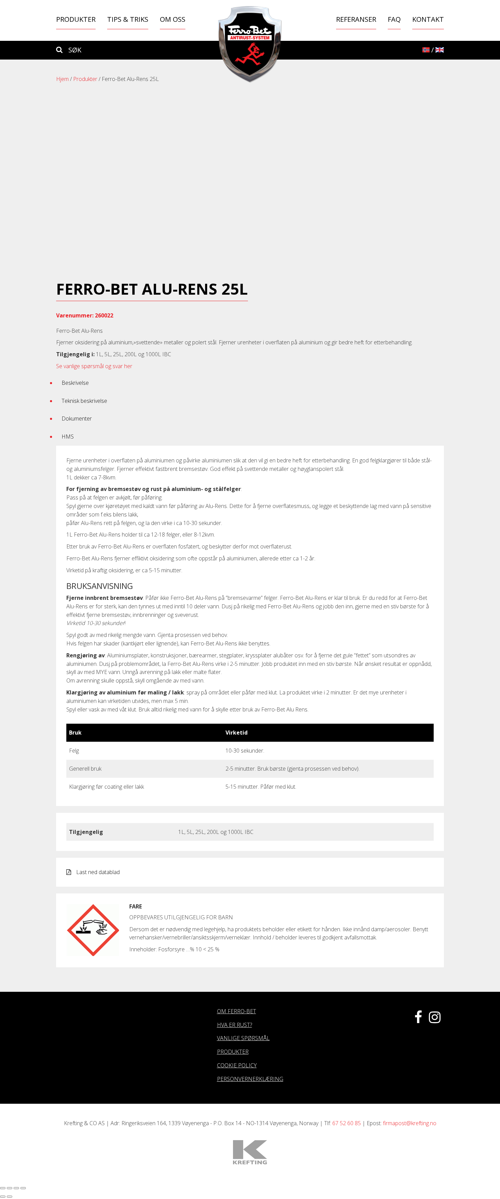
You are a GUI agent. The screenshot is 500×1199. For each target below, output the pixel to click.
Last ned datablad (98, 872)
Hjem (62, 79)
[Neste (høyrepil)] (9, 1197)
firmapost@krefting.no (409, 1123)
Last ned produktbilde (254, 271)
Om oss (172, 19)
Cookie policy (237, 1065)
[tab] (250, 383)
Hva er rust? (234, 1025)
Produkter (76, 19)
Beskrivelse (75, 383)
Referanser (356, 19)
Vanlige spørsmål (243, 1038)
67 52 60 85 (346, 1123)
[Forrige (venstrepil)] (2, 1197)
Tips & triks (127, 19)
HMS (68, 436)
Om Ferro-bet (236, 1011)
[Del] (9, 1188)
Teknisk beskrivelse (84, 401)
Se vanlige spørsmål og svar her (94, 366)
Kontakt (428, 19)
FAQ (394, 19)
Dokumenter (77, 418)
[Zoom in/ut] (23, 1188)
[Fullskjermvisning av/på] (16, 1188)
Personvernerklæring (250, 1079)
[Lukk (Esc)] (2, 1188)
